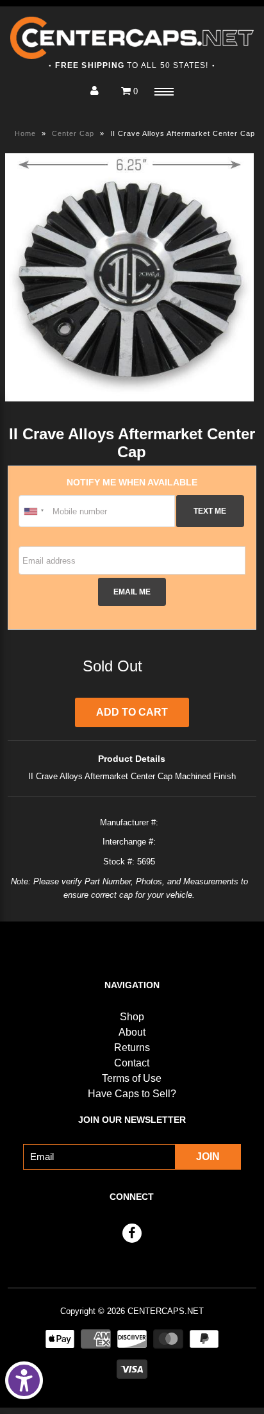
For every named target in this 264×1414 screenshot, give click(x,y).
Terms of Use (131, 1078)
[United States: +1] (34, 511)
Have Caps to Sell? (132, 1093)
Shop (132, 1016)
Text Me (210, 511)
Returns (132, 1047)
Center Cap (73, 133)
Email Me (132, 591)
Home (25, 133)
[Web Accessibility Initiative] (24, 1380)
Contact (131, 1062)
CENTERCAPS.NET (166, 1311)
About (132, 1032)
